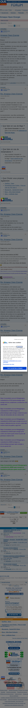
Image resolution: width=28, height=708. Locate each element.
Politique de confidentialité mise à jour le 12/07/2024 (12, 361)
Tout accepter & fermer (14, 368)
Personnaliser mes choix (8, 364)
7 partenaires (19, 346)
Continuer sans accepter (18, 339)
